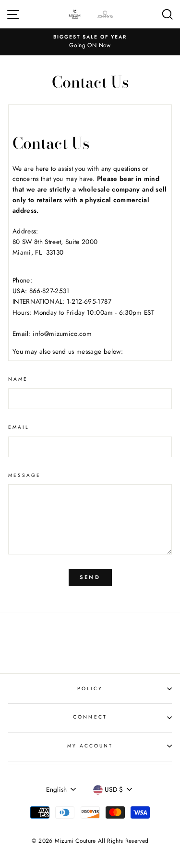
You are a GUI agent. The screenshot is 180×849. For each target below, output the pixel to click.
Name (18, 379)
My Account (90, 745)
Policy (90, 688)
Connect (90, 716)
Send (90, 577)
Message (24, 475)
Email (18, 427)
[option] (90, 42)
